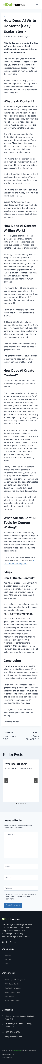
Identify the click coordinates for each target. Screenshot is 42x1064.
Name (8, 866)
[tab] (16, 803)
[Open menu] (37, 4)
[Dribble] (3, 942)
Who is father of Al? (16, 764)
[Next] (36, 780)
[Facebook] (7, 942)
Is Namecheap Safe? (9, 735)
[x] (11, 942)
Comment (10, 834)
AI (4, 16)
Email (8, 877)
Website (8, 888)
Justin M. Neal (11, 37)
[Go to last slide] (6, 780)
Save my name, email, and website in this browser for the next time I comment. (21, 896)
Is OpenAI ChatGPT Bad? (32, 735)
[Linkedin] (15, 942)
